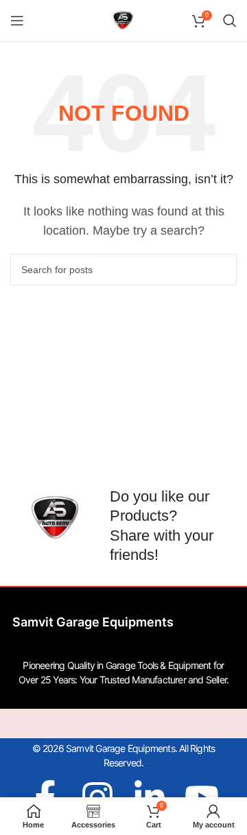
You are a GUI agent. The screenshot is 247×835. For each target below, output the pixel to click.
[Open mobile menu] (17, 20)
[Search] (230, 20)
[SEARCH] (221, 269)
